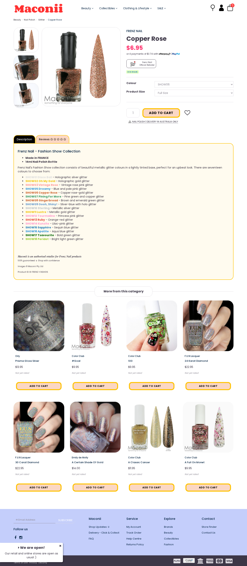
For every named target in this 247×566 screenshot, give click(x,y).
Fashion (169, 544)
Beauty (86, 8)
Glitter (41, 19)
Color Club (78, 356)
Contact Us (208, 533)
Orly (17, 356)
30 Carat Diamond (27, 462)
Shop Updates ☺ (99, 527)
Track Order (133, 533)
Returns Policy (135, 544)
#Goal (76, 361)
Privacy (33, 562)
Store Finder (209, 527)
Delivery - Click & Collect (104, 533)
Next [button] (116, 67)
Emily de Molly (80, 457)
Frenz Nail (134, 31)
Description (24, 139)
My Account (133, 527)
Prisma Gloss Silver (27, 361)
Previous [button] (46, 67)
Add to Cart (161, 113)
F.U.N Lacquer (192, 356)
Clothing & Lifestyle (136, 8)
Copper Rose (55, 19)
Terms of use (21, 562)
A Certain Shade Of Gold (87, 462)
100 (130, 361)
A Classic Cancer (139, 462)
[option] (81, 66)
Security (42, 562)
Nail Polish (29, 19)
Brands (168, 527)
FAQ (91, 538)
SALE (160, 8)
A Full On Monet (195, 462)
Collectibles (107, 8)
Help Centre (133, 538)
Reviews (44, 139)
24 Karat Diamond (196, 361)
